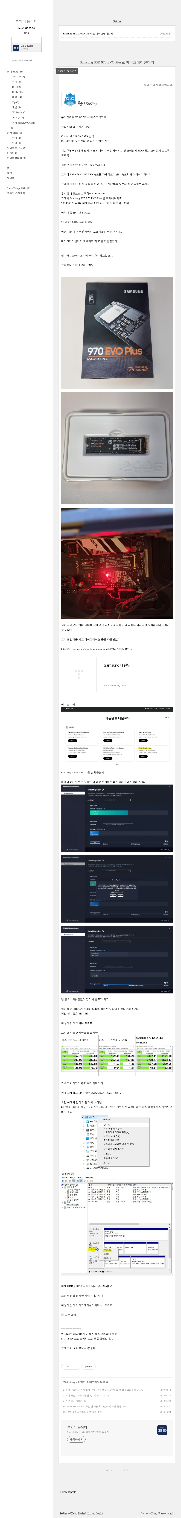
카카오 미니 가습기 (73, 1401)
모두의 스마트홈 (16, 193)
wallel (172, 1513)
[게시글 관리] (76, 1366)
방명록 (10, 178)
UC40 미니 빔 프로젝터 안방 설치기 (81, 1412)
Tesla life (18, 76)
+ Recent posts (68, 1491)
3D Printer (19, 112)
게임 (16, 97)
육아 (16, 81)
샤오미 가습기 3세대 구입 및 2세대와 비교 (84, 1395)
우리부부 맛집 (16, 148)
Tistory (154, 1513)
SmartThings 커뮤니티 (19, 188)
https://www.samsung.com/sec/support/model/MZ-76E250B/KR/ (96, 649)
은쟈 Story (14, 132)
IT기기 (17, 92)
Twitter (74, 1513)
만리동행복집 (16, 158)
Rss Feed (63, 1513)
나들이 (12, 153)
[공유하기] (72, 1366)
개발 (16, 107)
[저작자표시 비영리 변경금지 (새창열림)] (100, 1366)
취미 (16, 137)
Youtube (91, 1513)
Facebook (82, 1513)
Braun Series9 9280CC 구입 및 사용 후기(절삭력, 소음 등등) (92, 1406)
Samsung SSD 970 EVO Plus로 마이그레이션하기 (89, 33)
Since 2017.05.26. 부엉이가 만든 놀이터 (88, 1432)
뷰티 (16, 143)
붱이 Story (15, 71)
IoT (16, 87)
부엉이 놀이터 (26, 21)
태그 (9, 173)
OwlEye (17, 117)
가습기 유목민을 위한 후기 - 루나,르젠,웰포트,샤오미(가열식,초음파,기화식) (101, 1390)
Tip (15, 102)
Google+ (99, 1513)
